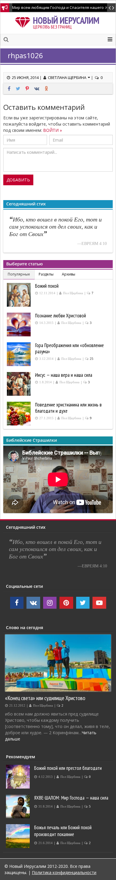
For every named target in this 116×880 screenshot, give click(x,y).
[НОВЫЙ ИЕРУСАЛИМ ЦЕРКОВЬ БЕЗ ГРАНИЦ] (24, 21)
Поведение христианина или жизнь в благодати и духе (68, 407)
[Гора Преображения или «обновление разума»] (19, 354)
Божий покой (47, 286)
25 (91, 358)
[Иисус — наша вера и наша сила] (19, 384)
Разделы (46, 274)
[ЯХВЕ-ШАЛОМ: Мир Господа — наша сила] (18, 806)
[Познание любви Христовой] (19, 324)
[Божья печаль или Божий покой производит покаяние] (18, 836)
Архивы (68, 274)
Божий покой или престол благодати (68, 768)
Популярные (19, 274)
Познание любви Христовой (60, 315)
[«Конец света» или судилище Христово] (58, 662)
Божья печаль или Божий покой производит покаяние (63, 831)
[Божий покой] (19, 295)
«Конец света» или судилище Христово (45, 698)
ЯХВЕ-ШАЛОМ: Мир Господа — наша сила (71, 797)
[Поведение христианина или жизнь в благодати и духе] (19, 413)
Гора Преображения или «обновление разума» (69, 348)
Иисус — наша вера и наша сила (63, 375)
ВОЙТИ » (52, 130)
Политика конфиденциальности (64, 872)
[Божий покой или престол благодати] (18, 777)
